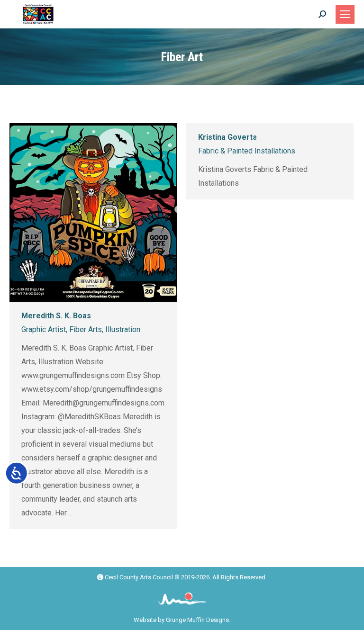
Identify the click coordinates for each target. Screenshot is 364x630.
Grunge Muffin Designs (197, 619)
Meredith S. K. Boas (56, 315)
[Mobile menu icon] (345, 14)
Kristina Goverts (227, 137)
